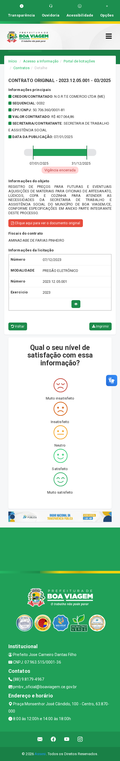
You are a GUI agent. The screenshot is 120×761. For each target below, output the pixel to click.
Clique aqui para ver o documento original (47, 223)
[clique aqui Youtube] (67, 739)
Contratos (21, 68)
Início (12, 61)
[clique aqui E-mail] (40, 739)
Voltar (19, 326)
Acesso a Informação (41, 61)
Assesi (40, 754)
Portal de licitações (79, 61)
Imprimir (102, 326)
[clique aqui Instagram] (80, 739)
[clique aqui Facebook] (53, 739)
